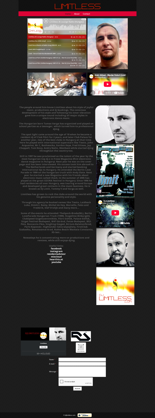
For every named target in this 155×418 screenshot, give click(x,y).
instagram (56, 251)
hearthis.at (56, 259)
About (76, 14)
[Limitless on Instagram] (81, 348)
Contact (86, 14)
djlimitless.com (70, 415)
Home (68, 14)
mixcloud (56, 256)
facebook (56, 248)
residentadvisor (56, 253)
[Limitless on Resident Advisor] (80, 336)
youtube (56, 262)
